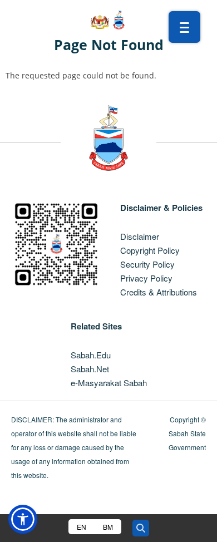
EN (81, 526)
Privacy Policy (146, 278)
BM (108, 526)
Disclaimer (139, 236)
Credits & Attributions (158, 292)
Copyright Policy (150, 250)
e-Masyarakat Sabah (109, 382)
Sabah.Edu (91, 355)
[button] (22, 519)
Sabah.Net (90, 369)
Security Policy (147, 264)
